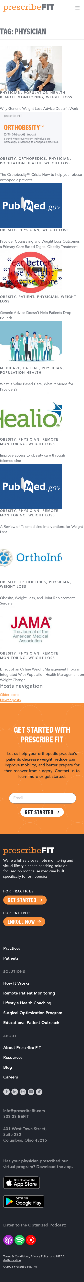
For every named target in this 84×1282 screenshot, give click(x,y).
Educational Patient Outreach (31, 1023)
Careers (10, 1077)
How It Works (16, 984)
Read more (42, 641)
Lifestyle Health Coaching (27, 1003)
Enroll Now (21, 921)
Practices (11, 949)
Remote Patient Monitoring (29, 993)
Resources (12, 1058)
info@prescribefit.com (24, 1111)
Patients (11, 959)
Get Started (39, 812)
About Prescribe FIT (22, 1048)
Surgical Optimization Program (32, 1013)
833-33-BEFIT (16, 1117)
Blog (7, 1068)
